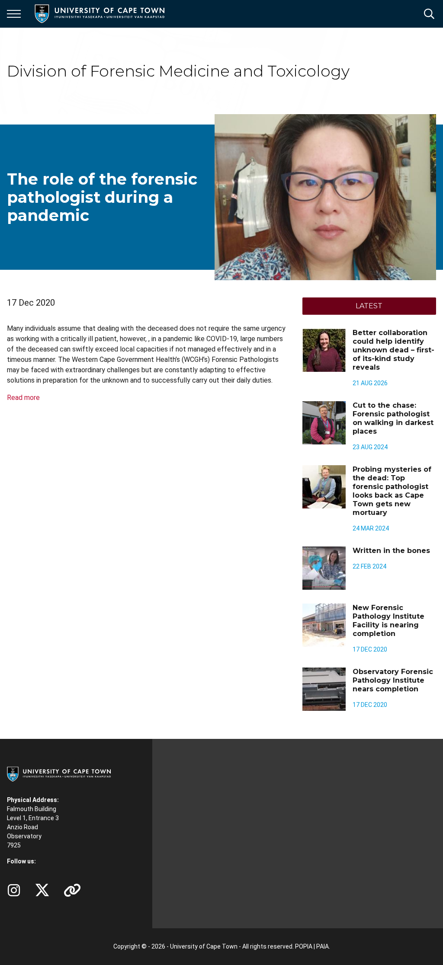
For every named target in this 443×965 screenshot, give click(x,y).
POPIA (303, 946)
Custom (14, 890)
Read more (23, 397)
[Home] (59, 773)
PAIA (322, 946)
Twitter (42, 890)
